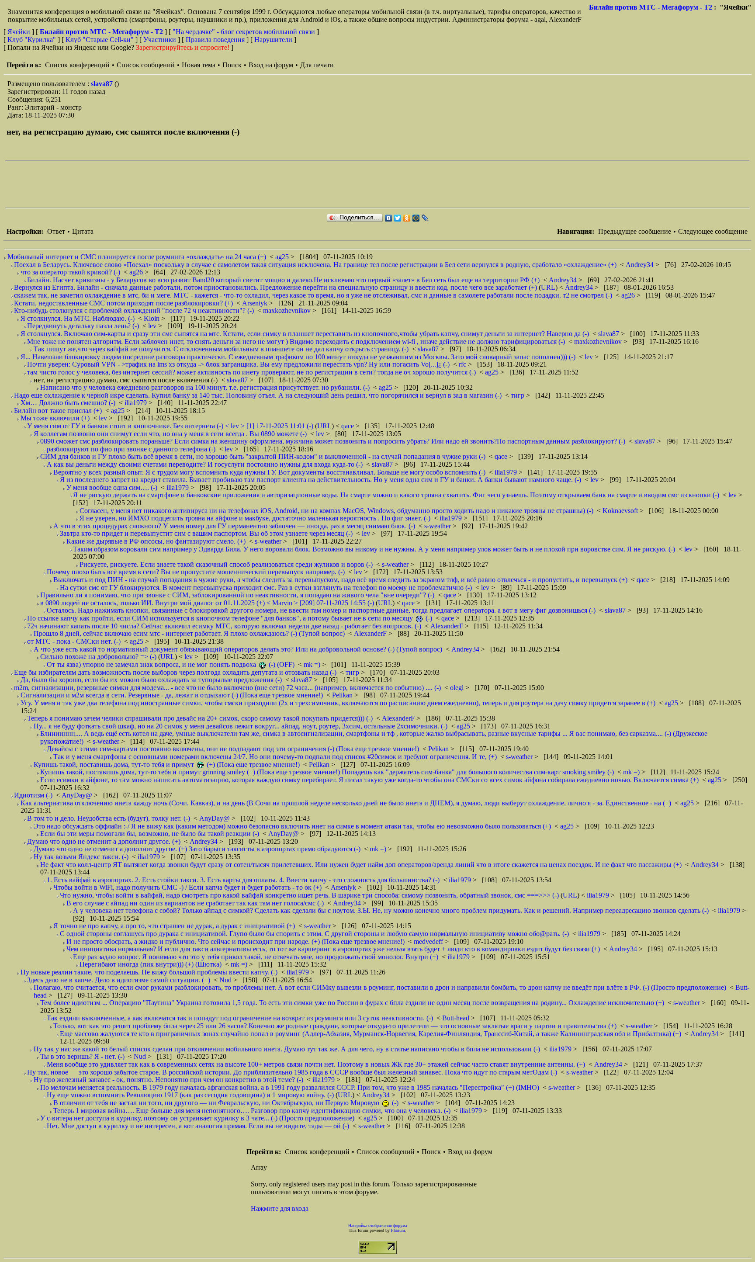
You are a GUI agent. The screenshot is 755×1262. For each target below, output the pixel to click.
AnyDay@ (78, 795)
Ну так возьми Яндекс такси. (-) (81, 856)
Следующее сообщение (713, 231)
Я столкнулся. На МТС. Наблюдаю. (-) (78, 318)
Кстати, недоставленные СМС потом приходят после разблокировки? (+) (123, 303)
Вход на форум (271, 65)
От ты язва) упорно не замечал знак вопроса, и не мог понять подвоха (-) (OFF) (170, 664)
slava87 (102, 83)
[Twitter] (397, 218)
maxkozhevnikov (287, 310)
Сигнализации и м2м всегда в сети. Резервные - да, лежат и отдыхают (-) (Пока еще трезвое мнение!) (172, 695)
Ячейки (19, 31)
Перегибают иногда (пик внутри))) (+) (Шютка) (151, 964)
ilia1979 (137, 402)
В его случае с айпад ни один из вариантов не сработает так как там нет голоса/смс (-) (195, 903)
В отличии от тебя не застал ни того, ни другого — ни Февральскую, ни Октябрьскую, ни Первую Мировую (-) (225, 1102)
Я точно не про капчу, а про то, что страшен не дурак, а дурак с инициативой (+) (174, 925)
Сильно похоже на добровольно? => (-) (98, 656)
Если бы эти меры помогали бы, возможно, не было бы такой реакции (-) (149, 833)
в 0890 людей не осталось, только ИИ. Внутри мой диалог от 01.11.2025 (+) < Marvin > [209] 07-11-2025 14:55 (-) (207, 603)
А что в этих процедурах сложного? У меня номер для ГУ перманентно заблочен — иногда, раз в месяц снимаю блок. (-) (234, 526)
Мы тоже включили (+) (55, 418)
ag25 (283, 256)
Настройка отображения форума (377, 1225)
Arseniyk (255, 303)
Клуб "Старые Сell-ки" (100, 39)
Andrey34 (640, 264)
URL (548, 287)
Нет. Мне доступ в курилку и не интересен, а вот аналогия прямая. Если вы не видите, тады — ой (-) (198, 1126)
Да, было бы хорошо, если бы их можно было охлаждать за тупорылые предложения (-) (151, 679)
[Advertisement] (164, 184)
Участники (159, 39)
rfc (463, 364)
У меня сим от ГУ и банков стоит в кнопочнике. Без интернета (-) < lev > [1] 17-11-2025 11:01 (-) (170, 426)
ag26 (137, 272)
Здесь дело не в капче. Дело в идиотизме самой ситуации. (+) (118, 980)
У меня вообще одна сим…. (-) (111, 487)
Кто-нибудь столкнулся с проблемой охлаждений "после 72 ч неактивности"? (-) (134, 310)
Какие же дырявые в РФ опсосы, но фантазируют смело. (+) (156, 541)
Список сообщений (146, 65)
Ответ (56, 231)
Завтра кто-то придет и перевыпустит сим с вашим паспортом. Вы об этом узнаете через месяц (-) (206, 533)
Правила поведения (215, 39)
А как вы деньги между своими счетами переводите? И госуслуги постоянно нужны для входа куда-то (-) (205, 464)
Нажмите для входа (279, 1208)
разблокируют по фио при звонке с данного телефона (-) (131, 449)
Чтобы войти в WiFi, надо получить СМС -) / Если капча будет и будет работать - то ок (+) (187, 887)
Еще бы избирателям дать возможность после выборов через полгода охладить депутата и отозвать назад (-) (175, 672)
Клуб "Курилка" (31, 39)
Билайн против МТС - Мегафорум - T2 (650, 7)
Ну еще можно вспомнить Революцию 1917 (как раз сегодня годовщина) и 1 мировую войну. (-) (190, 1095)
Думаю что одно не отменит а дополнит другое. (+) (103, 841)
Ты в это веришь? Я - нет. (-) (82, 1056)
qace (348, 426)
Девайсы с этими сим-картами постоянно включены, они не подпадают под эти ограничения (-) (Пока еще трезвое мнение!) (233, 748)
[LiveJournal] (425, 218)
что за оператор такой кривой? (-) (70, 272)
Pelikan (343, 695)
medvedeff (429, 941)
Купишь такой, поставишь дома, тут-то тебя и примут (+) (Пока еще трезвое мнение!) (167, 764)
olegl (457, 687)
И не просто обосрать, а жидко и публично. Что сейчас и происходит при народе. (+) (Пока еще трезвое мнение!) (235, 941)
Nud (226, 980)
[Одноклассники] (407, 218)
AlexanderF (447, 626)
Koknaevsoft (621, 510)
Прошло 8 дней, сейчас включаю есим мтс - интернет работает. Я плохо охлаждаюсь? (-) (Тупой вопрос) (189, 633)
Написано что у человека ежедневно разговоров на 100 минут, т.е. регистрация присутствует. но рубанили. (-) (205, 387)
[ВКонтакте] (388, 218)
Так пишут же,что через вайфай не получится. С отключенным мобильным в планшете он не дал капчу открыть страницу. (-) (221, 349)
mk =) (313, 664)
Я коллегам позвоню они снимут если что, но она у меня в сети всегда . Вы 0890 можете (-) (170, 433)
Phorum (398, 1230)
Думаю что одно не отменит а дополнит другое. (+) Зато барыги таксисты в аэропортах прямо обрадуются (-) (197, 849)
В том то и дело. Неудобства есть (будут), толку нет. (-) (108, 818)
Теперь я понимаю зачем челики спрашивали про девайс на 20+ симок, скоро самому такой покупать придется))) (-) (200, 718)
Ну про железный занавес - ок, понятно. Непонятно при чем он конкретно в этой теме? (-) (168, 1079)
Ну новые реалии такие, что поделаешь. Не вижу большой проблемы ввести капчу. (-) (149, 972)
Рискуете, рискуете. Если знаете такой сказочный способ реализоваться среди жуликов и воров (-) (226, 564)
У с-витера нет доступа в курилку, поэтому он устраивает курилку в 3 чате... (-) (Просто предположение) (197, 1118)
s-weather (438, 526)
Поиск (232, 65)
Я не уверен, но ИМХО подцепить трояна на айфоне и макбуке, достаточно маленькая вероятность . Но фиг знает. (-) (255, 518)
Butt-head (456, 1018)
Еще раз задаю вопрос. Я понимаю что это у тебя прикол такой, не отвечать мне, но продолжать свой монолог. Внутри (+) (255, 956)
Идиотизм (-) (33, 795)
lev (153, 325)
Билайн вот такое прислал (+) (58, 410)
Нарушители (273, 39)
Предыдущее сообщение (634, 231)
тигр (518, 395)
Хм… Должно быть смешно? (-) (68, 402)
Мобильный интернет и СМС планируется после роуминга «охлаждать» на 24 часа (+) (136, 256)
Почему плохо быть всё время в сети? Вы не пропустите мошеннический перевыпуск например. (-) (196, 572)
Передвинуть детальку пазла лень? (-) (83, 325)
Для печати (317, 65)
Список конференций (77, 65)
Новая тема (198, 65)
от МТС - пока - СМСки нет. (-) (74, 641)
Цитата (83, 231)
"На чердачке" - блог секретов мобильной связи (244, 31)
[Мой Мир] (416, 218)
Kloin (152, 318)
